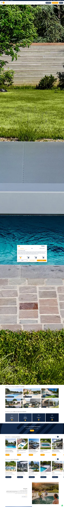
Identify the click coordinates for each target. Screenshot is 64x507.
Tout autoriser (41, 260)
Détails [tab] (32, 248)
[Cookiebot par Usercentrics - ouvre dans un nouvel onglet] (42, 246)
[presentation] (56, 437)
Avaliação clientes (35, 6)
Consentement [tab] (22, 248)
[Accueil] (3, 3)
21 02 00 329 (54, 0)
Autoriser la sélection (32, 260)
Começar (31, 430)
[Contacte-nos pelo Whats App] (62, 505)
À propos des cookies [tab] (42, 248)
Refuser (22, 260)
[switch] (28, 257)
